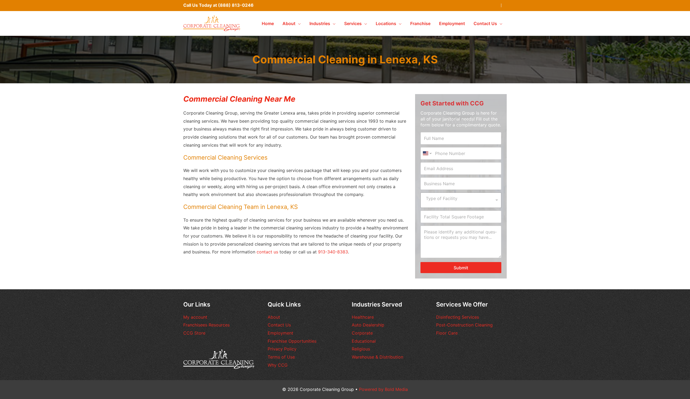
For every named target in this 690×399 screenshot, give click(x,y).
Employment (280, 333)
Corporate (362, 333)
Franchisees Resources (206, 325)
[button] (298, 23)
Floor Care (447, 333)
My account (195, 317)
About (274, 317)
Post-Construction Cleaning (464, 325)
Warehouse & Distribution (377, 357)
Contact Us (279, 325)
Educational (364, 341)
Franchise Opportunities (292, 341)
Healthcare (363, 317)
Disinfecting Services (457, 317)
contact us (267, 251)
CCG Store (194, 333)
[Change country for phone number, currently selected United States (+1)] (426, 153)
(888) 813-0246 (236, 5)
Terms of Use (281, 357)
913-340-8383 (333, 251)
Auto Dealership (368, 325)
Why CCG (278, 365)
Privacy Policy (282, 349)
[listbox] (460, 200)
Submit (461, 267)
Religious (361, 349)
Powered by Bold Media (383, 389)
